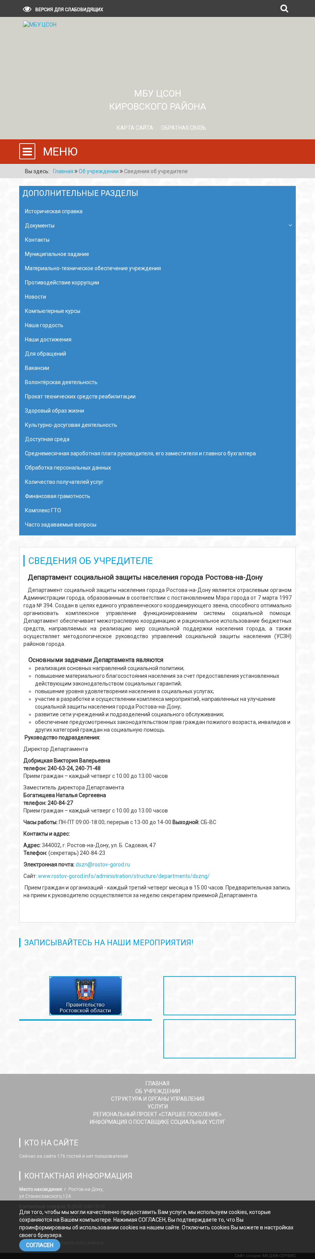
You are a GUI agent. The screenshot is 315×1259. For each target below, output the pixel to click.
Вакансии (37, 368)
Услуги (158, 1107)
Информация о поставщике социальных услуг (157, 1122)
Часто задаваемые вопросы (60, 525)
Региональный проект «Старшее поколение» (157, 1114)
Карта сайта (135, 128)
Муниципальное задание (57, 254)
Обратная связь (183, 128)
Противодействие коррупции (62, 282)
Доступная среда (47, 439)
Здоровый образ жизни (54, 411)
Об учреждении (157, 1091)
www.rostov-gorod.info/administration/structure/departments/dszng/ (124, 876)
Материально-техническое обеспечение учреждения (93, 268)
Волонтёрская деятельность (61, 382)
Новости (35, 297)
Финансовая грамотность (57, 496)
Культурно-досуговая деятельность (71, 425)
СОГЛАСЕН (39, 1245)
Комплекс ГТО (43, 510)
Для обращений (45, 354)
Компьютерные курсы (52, 311)
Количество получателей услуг (64, 482)
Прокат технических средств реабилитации (80, 396)
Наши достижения (48, 339)
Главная (157, 1083)
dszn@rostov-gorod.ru (103, 864)
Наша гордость (44, 325)
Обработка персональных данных (68, 468)
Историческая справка (54, 211)
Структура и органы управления (157, 1099)
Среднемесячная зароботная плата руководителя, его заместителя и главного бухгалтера (140, 453)
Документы (40, 225)
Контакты (37, 240)
